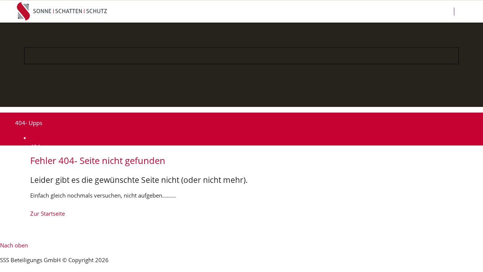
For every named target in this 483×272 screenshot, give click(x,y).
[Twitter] (268, 96)
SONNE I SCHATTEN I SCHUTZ (68, 137)
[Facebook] (215, 96)
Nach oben (14, 245)
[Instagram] (233, 96)
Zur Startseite (47, 213)
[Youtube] (250, 96)
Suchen (468, 11)
